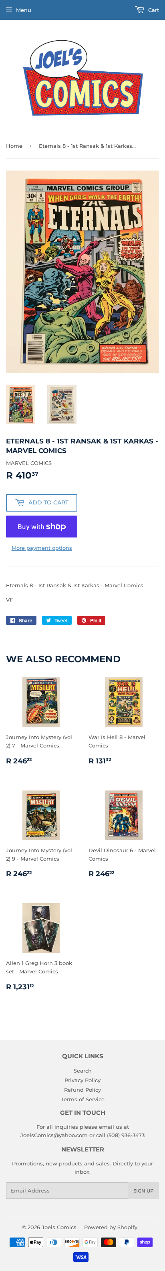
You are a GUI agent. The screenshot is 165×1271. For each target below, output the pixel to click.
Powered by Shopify (110, 1227)
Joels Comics (59, 1227)
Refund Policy (82, 1090)
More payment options (42, 548)
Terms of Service (83, 1099)
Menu (23, 10)
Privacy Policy (82, 1080)
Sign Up (143, 1191)
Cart (153, 10)
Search (83, 1070)
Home (14, 146)
